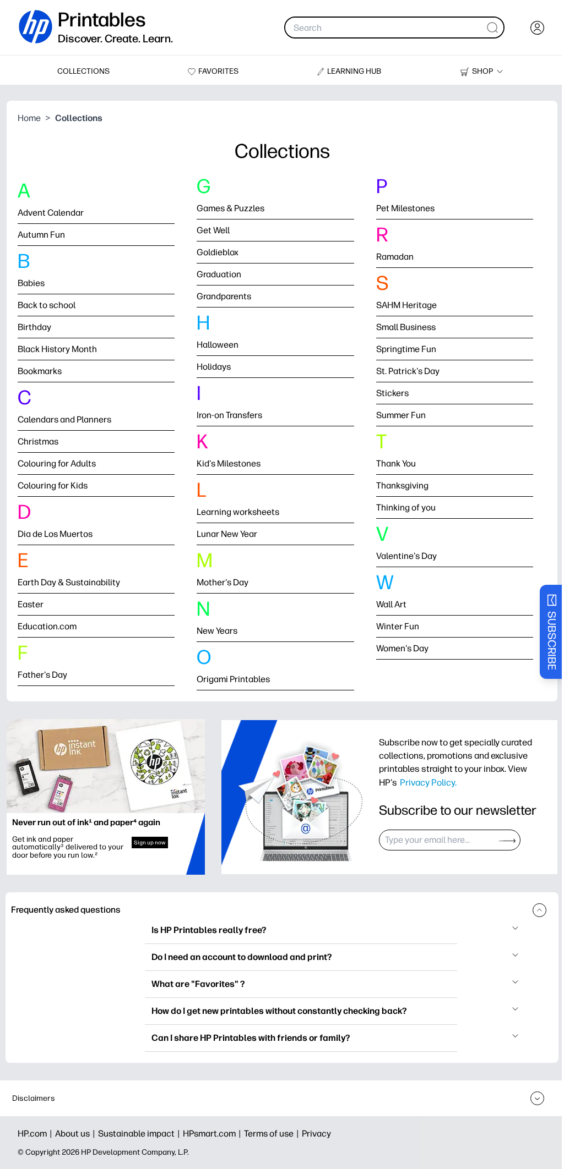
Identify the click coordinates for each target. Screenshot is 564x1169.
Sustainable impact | (140, 1133)
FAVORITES (218, 71)
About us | (76, 1133)
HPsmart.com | (213, 1133)
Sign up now (150, 842)
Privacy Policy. (428, 782)
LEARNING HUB (354, 71)
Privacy (316, 1133)
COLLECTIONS (83, 71)
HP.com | (36, 1133)
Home (29, 118)
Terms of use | (273, 1133)
